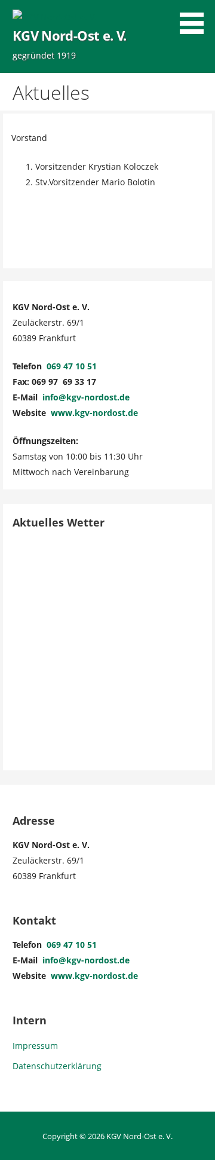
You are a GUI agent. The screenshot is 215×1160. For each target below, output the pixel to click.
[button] (196, 19)
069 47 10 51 (72, 366)
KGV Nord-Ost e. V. (69, 35)
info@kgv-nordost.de (86, 397)
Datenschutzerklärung (57, 1066)
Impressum (35, 1045)
